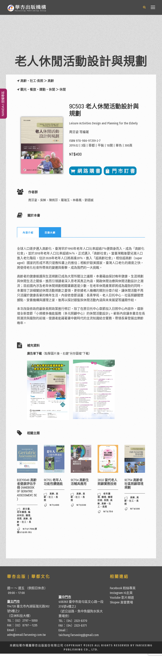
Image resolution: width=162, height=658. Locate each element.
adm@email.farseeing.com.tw (26, 635)
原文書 (26, 508)
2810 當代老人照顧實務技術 (107, 482)
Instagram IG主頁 (121, 593)
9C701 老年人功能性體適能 (53, 482)
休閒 (62, 89)
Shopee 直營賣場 (121, 602)
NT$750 (108, 511)
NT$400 (54, 504)
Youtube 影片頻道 (122, 597)
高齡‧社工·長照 (32, 81)
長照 (19, 518)
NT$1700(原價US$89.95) (27, 530)
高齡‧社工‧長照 (24, 522)
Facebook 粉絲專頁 (123, 588)
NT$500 (81, 504)
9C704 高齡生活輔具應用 (80, 482)
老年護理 (21, 512)
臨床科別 (23, 514)
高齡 (51, 81)
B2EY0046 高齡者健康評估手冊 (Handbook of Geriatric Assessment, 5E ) (27, 489)
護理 (28, 515)
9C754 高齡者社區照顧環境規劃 (133, 484)
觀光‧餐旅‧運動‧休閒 (37, 89)
